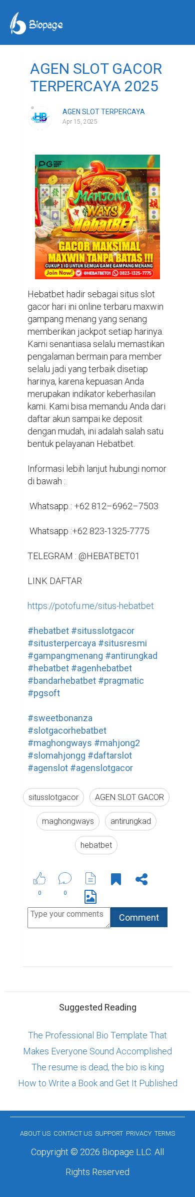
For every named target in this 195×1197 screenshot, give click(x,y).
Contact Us (73, 1133)
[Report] (90, 878)
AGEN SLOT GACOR (129, 797)
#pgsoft (44, 693)
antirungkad (130, 821)
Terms (164, 1133)
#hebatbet (48, 630)
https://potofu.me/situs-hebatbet (91, 605)
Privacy (139, 1133)
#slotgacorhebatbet (67, 730)
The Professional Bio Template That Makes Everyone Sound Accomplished (97, 1043)
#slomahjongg (57, 755)
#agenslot (48, 768)
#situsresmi (122, 643)
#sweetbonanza (60, 718)
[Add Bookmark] (116, 881)
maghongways (68, 821)
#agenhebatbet (101, 668)
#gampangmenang (65, 655)
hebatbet (96, 845)
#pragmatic (121, 680)
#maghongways (60, 743)
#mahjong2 (117, 743)
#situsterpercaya (62, 643)
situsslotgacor (53, 797)
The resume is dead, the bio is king (98, 1067)
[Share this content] (142, 881)
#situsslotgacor (102, 630)
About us (35, 1133)
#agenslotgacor (101, 768)
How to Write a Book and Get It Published (98, 1083)
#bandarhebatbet (62, 680)
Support (109, 1133)
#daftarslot (110, 755)
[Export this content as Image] (90, 898)
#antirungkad (131, 655)
